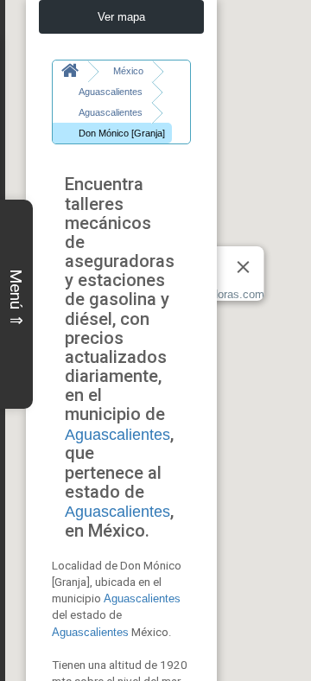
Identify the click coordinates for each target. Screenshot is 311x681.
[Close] (243, 267)
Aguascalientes (117, 434)
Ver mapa (121, 16)
